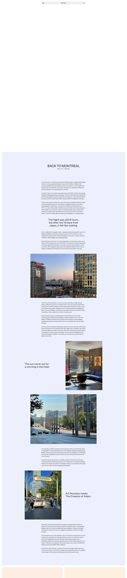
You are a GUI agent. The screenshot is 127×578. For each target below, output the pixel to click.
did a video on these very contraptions (63, 213)
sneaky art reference (64, 465)
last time (81, 526)
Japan (76, 182)
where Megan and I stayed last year (57, 237)
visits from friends (55, 184)
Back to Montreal (63, 166)
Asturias (83, 182)
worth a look (79, 213)
